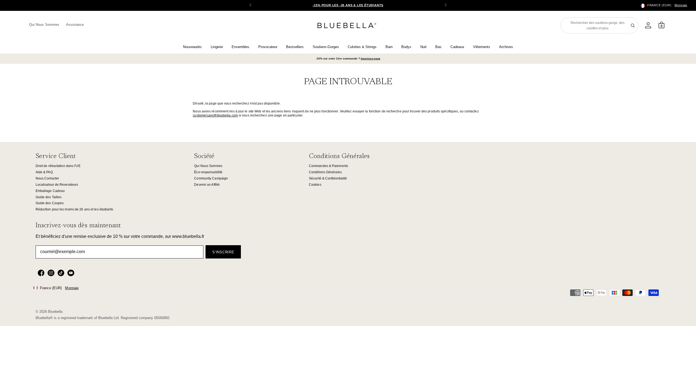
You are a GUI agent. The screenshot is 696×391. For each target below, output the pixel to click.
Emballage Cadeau (50, 191)
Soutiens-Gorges (326, 47)
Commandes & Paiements (328, 166)
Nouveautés (192, 47)
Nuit (423, 47)
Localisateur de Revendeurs (57, 185)
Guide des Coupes (50, 203)
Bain (389, 47)
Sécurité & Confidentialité (328, 178)
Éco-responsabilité (208, 172)
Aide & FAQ (44, 172)
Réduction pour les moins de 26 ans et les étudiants (74, 209)
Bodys (406, 47)
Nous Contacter (47, 178)
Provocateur (267, 47)
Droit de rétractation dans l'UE (58, 166)
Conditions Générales (325, 172)
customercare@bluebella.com (215, 115)
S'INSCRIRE (223, 252)
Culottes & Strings (362, 47)
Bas (438, 47)
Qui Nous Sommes (44, 25)
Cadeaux (457, 47)
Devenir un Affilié (207, 185)
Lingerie (217, 47)
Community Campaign (211, 178)
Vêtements (481, 47)
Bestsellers (295, 47)
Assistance (75, 25)
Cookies (315, 185)
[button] (445, 5)
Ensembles (240, 47)
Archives (506, 47)
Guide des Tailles (49, 197)
